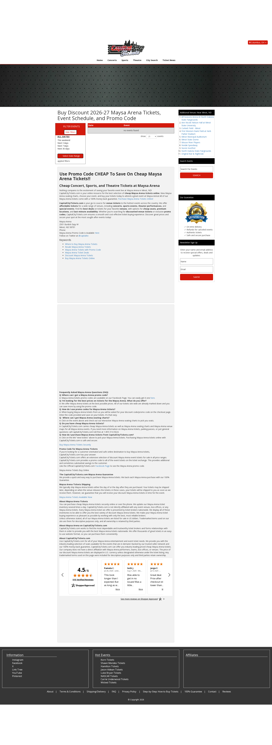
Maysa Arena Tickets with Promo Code (83, 249)
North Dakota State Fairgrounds (196, 151)
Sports (125, 60)
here (153, 398)
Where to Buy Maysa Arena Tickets (81, 244)
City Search (152, 60)
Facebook (17, 663)
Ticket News (168, 60)
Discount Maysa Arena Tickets (79, 255)
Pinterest (17, 676)
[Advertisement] (85, 20)
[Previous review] (62, 575)
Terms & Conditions (70, 691)
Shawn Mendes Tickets (113, 663)
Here (97, 233)
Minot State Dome (190, 139)
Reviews (226, 691)
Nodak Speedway (189, 145)
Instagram (17, 659)
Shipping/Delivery (96, 691)
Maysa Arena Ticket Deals (77, 252)
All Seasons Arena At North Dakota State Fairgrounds (197, 118)
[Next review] (169, 575)
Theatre (137, 60)
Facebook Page (102, 466)
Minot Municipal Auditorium (194, 136)
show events (152, 136)
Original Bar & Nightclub (192, 153)
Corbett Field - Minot (190, 128)
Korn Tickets (107, 659)
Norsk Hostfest (188, 148)
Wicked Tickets (108, 682)
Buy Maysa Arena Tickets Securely (75, 444)
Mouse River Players (190, 142)
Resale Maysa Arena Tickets (78, 247)
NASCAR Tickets (109, 676)
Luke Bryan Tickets (111, 672)
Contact (212, 691)
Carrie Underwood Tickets (114, 679)
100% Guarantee (193, 691)
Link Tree (17, 669)
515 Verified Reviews (83, 579)
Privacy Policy (129, 691)
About (50, 691)
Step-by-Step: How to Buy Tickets (160, 691)
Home (100, 60)
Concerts (112, 60)
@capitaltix (83, 235)
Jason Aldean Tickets (112, 669)
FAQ (114, 691)
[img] (83, 575)
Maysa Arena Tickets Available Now (75, 497)
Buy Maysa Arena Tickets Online (80, 258)
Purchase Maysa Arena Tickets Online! (135, 198)
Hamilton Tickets (110, 666)
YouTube (17, 672)
